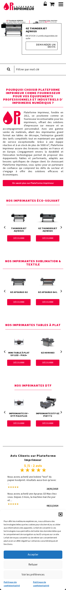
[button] (60, 514)
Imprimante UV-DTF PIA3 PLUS (19, 415)
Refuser (33, 565)
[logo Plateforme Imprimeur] (20, 8)
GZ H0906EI (47, 352)
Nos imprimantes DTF (33, 386)
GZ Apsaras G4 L (47, 292)
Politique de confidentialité (12, 584)
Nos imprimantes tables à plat (33, 325)
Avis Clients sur (33, 455)
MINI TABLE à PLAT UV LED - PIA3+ (19, 354)
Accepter (33, 555)
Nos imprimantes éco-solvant (33, 201)
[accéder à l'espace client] (45, 4)
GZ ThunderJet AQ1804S (47, 230)
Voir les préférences (33, 575)
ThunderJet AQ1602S (19, 230)
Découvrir (18, 238)
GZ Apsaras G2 (19, 292)
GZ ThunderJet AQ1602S (36, 30)
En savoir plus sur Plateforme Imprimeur (33, 183)
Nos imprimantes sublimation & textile (33, 263)
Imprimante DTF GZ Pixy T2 (47, 415)
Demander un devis (46, 46)
